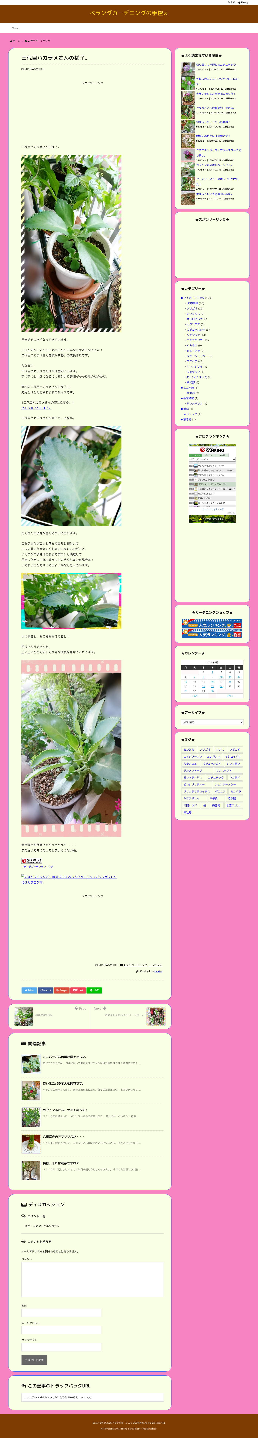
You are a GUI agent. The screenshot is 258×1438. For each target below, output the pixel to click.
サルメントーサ (193, 770)
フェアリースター (225, 784)
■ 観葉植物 (187, 398)
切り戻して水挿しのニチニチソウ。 (217, 64)
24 (221, 686)
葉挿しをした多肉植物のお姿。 (214, 194)
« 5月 (195, 695)
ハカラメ (234, 777)
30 (212, 691)
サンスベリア (224, 770)
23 (212, 686)
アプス (220, 749)
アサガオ (205, 749)
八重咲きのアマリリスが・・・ (64, 1137)
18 (230, 681)
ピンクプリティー (194, 784)
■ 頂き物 (186, 419)
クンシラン (233, 763)
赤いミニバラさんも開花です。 (64, 1083)
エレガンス (213, 756)
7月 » (230, 695)
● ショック (190, 414)
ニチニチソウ (216, 777)
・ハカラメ (155, 965)
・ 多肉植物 (191, 303)
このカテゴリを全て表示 (212, 509)
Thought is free (149, 1428)
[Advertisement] (92, 112)
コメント (26, 1259)
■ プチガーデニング (135, 965)
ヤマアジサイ (191, 798)
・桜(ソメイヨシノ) (195, 377)
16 (212, 681)
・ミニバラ (190, 361)
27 (185, 691)
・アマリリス (192, 314)
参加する (231, 513)
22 (203, 686)
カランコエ (190, 763)
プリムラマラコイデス (197, 791)
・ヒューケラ (192, 350)
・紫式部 (189, 382)
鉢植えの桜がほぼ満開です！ (213, 136)
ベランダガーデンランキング (37, 866)
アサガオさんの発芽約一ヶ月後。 (216, 108)
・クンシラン (192, 335)
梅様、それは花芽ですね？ (61, 1163)
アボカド (235, 749)
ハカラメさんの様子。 (36, 408)
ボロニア (220, 791)
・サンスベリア (193, 403)
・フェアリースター (196, 356)
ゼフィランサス (193, 777)
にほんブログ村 (31, 882)
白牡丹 (188, 812)
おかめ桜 (189, 749)
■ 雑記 (185, 409)
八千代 (214, 798)
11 (230, 677)
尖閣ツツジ (190, 805)
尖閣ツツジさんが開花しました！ (216, 93)
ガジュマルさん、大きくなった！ (65, 1110)
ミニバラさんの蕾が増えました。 (65, 1057)
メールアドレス (30, 1323)
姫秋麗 (232, 798)
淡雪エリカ (233, 805)
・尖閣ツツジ (192, 372)
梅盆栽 (216, 805)
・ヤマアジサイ (193, 366)
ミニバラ (235, 791)
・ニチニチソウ (193, 340)
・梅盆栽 (189, 393)
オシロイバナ (233, 756)
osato (158, 971)
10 (221, 677)
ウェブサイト (29, 1340)
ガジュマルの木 (212, 763)
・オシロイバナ (193, 319)
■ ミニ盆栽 (187, 387)
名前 (24, 1305)
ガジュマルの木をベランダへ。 (214, 165)
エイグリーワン (193, 756)
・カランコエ (192, 324)
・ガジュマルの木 (194, 329)
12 (239, 677)
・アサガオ (190, 308)
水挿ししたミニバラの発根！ (213, 122)
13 (185, 681)
